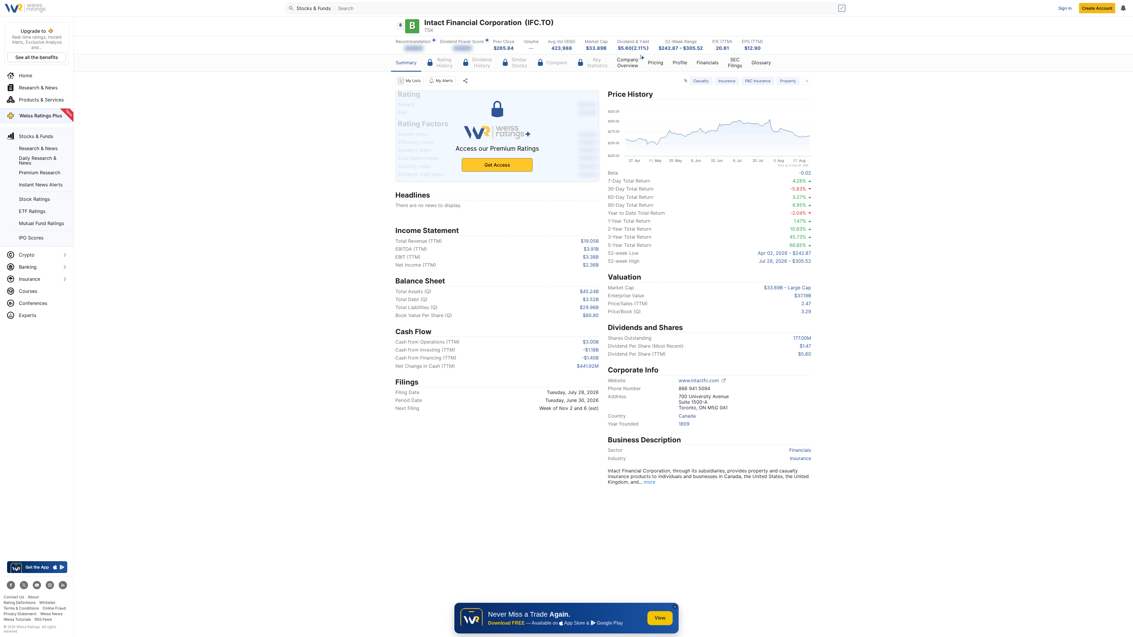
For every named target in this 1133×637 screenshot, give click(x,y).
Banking (28, 267)
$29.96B (589, 307)
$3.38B (591, 257)
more (649, 482)
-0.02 (805, 173)
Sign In (1065, 8)
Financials (800, 450)
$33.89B (596, 48)
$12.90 (752, 48)
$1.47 (805, 346)
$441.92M (588, 366)
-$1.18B (591, 350)
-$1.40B (590, 358)
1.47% (800, 221)
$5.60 (804, 354)
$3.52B (591, 299)
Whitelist (47, 603)
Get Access (497, 165)
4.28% (799, 181)
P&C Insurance (757, 81)
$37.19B (802, 295)
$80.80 (591, 315)
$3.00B (591, 342)
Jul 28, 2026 (773, 261)
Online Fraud (54, 608)
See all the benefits (36, 57)
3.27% (799, 197)
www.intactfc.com (700, 380)
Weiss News (51, 614)
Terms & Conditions (21, 608)
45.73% (798, 237)
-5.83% (798, 189)
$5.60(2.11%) (633, 48)
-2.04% (798, 213)
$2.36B (591, 265)
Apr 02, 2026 (772, 253)
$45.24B (589, 291)
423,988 (561, 48)
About (33, 597)
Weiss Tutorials (17, 619)
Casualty (701, 81)
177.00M (802, 338)
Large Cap (799, 287)
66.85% (798, 245)
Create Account (1097, 8)
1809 (684, 424)
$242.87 (668, 48)
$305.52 (693, 48)
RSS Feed (43, 619)
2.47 (806, 303)
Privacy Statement (20, 614)
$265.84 (504, 48)
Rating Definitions (20, 603)
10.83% (798, 229)
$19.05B (590, 241)
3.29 (806, 311)
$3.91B (591, 249)
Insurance (29, 279)
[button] (409, 81)
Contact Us (14, 597)
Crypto (27, 254)
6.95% (799, 205)
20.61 (722, 48)
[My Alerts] (1123, 8)
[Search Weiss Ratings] (290, 8)
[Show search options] (842, 8)
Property (788, 81)
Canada (687, 416)
